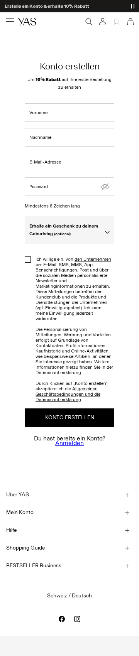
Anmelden (69, 443)
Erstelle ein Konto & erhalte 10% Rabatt (47, 6)
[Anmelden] (102, 21)
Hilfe (11, 530)
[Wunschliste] (116, 21)
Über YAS (17, 494)
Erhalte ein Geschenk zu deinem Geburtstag (63, 229)
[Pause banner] (133, 6)
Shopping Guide (25, 548)
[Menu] (10, 21)
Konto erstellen (69, 417)
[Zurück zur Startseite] (27, 21)
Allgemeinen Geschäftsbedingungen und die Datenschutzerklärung (68, 394)
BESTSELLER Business (33, 565)
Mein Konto (20, 512)
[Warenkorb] (130, 21)
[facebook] (61, 619)
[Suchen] (88, 21)
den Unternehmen (93, 259)
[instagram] (77, 619)
